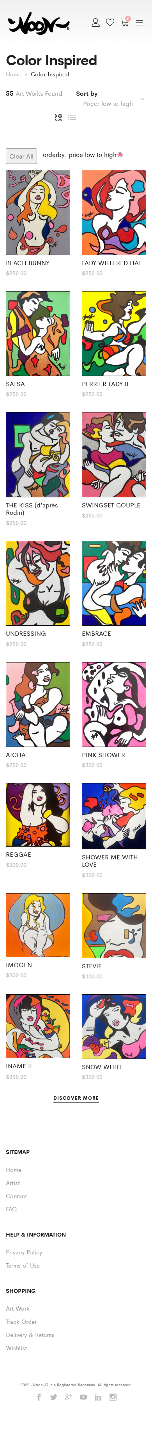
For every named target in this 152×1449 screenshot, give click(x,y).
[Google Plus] (68, 1397)
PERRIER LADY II (105, 383)
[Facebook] (38, 1397)
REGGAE (18, 854)
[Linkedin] (98, 1397)
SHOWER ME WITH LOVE (110, 860)
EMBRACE (96, 633)
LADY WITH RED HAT (111, 262)
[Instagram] (113, 1397)
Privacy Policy (24, 1252)
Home (13, 1169)
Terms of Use (23, 1265)
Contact (16, 1196)
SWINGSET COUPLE (111, 505)
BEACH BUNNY (27, 262)
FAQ (11, 1209)
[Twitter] (53, 1397)
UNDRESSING (26, 633)
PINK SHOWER (103, 754)
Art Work (18, 1308)
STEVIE (92, 965)
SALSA (15, 383)
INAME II (19, 1066)
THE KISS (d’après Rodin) (32, 508)
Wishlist (16, 1348)
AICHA (16, 754)
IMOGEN (19, 964)
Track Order (21, 1321)
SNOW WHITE (102, 1066)
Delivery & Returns (30, 1334)
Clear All (21, 156)
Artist (13, 1182)
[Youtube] (83, 1397)
